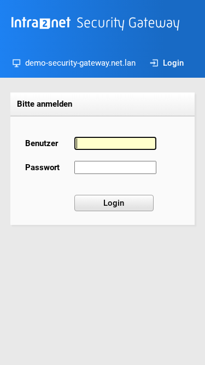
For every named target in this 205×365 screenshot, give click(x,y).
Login (173, 63)
